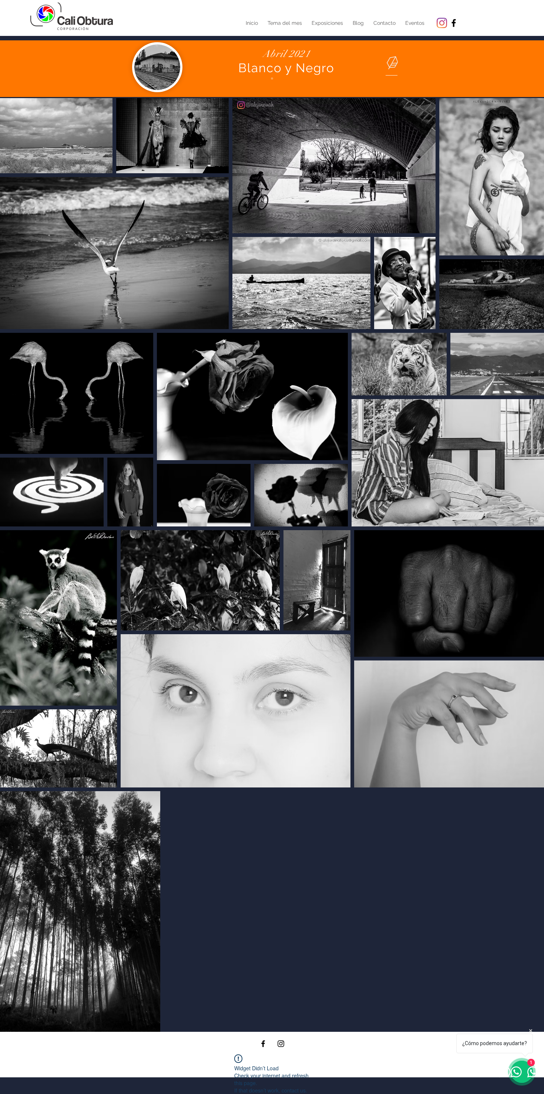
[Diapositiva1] (272, 78)
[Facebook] (263, 1043)
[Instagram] (442, 23)
